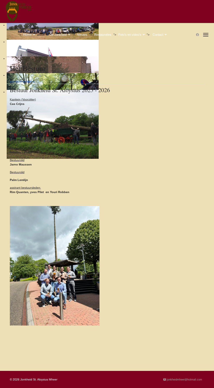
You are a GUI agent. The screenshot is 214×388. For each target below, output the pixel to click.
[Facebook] (197, 34)
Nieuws (82, 34)
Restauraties (102, 34)
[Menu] (205, 34)
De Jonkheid (58, 34)
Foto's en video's (129, 34)
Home (27, 34)
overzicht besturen (22, 81)
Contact (158, 34)
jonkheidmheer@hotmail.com (184, 379)
